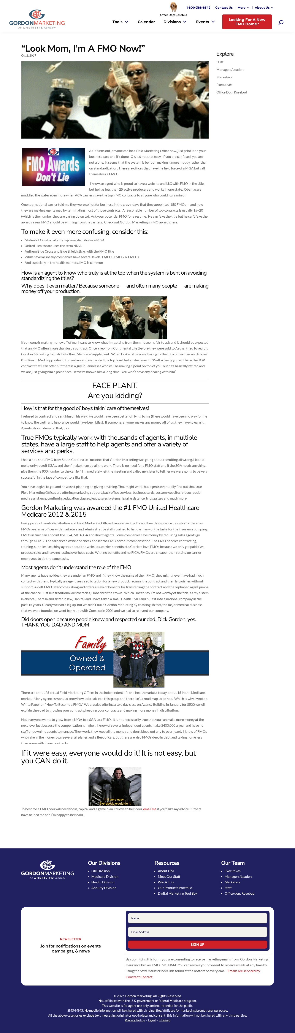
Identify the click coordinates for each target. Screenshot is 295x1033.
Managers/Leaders (230, 69)
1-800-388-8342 (198, 7)
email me (149, 809)
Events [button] (202, 22)
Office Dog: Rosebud (231, 92)
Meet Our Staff (169, 876)
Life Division (100, 871)
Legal (152, 1020)
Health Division (102, 882)
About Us (262, 7)
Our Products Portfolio (175, 888)
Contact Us (224, 7)
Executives (224, 84)
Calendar (146, 22)
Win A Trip (166, 882)
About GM (166, 871)
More (242, 7)
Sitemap (164, 1020)
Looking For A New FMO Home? (247, 21)
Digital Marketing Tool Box (177, 893)
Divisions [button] (172, 22)
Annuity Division (103, 888)
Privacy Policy (135, 1020)
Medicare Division (104, 876)
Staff (219, 62)
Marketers (224, 77)
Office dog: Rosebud (240, 893)
